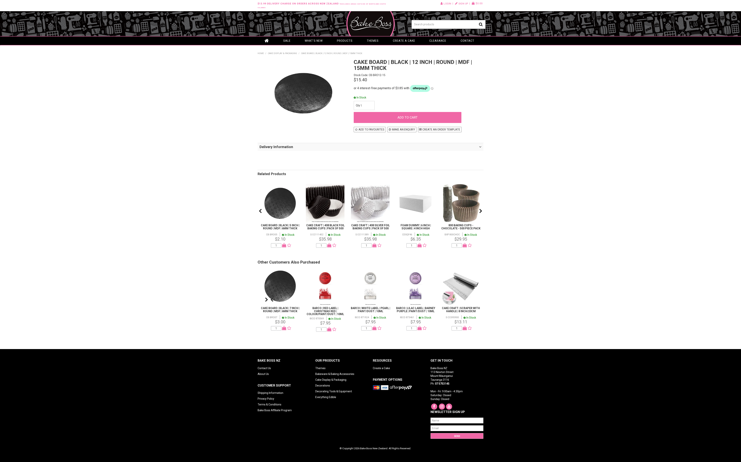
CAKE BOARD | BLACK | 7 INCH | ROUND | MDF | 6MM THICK (280, 310)
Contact (467, 40)
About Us (263, 374)
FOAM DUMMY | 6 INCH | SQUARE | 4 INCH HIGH (416, 227)
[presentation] (260, 211)
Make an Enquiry (403, 129)
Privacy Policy (266, 398)
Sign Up (463, 3)
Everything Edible (325, 397)
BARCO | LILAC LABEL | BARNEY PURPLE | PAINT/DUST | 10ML (415, 310)
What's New (314, 40)
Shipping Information (270, 392)
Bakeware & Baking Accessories (334, 374)
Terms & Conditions (269, 404)
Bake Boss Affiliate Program (275, 410)
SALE (287, 40)
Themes (373, 40)
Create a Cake (404, 40)
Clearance (437, 40)
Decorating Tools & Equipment (333, 391)
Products (345, 40)
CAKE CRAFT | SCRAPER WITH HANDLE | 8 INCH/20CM (461, 310)
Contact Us (264, 368)
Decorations (322, 385)
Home (267, 40)
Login (447, 3)
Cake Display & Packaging (282, 53)
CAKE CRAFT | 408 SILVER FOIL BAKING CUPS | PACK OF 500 (370, 227)
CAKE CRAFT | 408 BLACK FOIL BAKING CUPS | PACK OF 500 (325, 227)
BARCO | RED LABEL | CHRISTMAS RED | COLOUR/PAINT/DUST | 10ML (325, 311)
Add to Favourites (371, 129)
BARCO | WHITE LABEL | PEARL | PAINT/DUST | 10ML (370, 310)
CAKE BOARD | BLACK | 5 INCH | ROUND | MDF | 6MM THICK (280, 227)
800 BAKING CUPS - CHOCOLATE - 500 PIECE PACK (460, 227)
